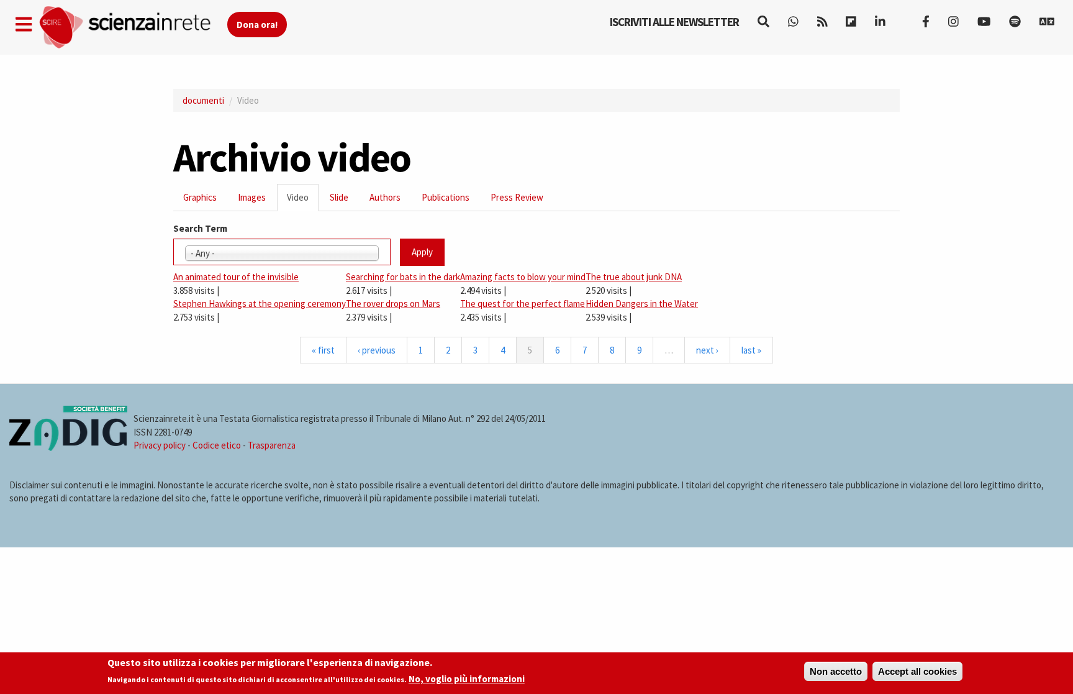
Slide (339, 197)
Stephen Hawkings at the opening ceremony (259, 303)
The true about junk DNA (634, 277)
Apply (422, 252)
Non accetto (836, 671)
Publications (445, 197)
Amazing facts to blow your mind (523, 277)
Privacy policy (160, 445)
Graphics (200, 197)
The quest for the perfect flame (522, 303)
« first (323, 350)
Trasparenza (272, 445)
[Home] (132, 28)
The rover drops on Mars (393, 303)
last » (751, 350)
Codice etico (216, 445)
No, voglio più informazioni (467, 679)
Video (303, 201)
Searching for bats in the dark (403, 277)
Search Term (200, 228)
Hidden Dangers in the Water (642, 303)
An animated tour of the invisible (236, 277)
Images (252, 197)
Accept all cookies (917, 671)
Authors (385, 197)
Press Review (517, 197)
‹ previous (377, 350)
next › (707, 350)
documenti (203, 100)
